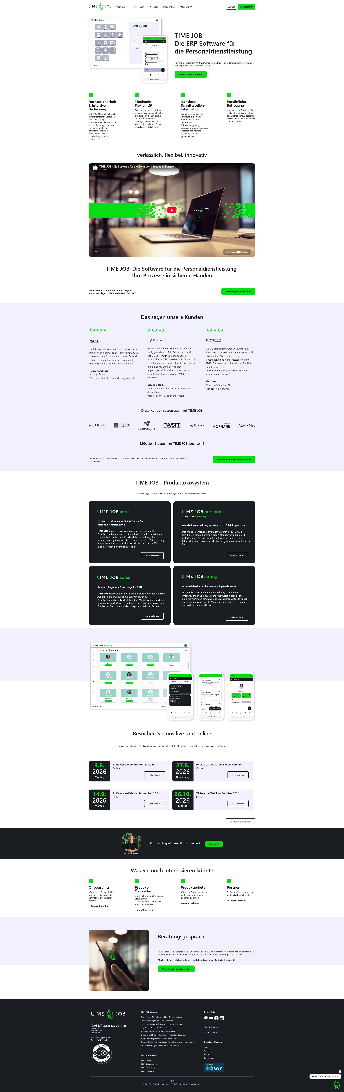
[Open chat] (336, 1084)
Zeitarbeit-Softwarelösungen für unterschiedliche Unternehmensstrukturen (168, 1042)
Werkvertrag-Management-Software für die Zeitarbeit (160, 1046)
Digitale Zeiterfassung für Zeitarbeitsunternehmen (159, 1028)
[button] (123, 6)
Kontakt (206, 1054)
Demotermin (246, 6)
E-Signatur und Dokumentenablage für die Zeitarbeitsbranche (163, 1035)
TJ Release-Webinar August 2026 (134, 764)
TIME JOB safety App (148, 1071)
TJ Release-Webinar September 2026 (136, 793)
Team (206, 1047)
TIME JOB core (146, 1061)
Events (231, 6)
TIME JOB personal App (149, 1064)
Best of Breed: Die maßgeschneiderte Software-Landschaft (162, 1017)
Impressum (167, 1081)
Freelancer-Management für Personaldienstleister (158, 1039)
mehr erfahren (152, 555)
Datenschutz (177, 1081)
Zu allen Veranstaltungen (240, 821)
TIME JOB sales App (148, 1068)
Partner (206, 1051)
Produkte (120, 7)
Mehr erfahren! (154, 774)
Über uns (184, 7)
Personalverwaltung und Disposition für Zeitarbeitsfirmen (161, 1024)
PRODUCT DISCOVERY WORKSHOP (218, 764)
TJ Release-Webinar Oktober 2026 (217, 793)
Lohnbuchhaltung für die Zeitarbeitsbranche (157, 1021)
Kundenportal (209, 1058)
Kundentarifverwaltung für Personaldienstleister (158, 1031)
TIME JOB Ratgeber (211, 1032)
